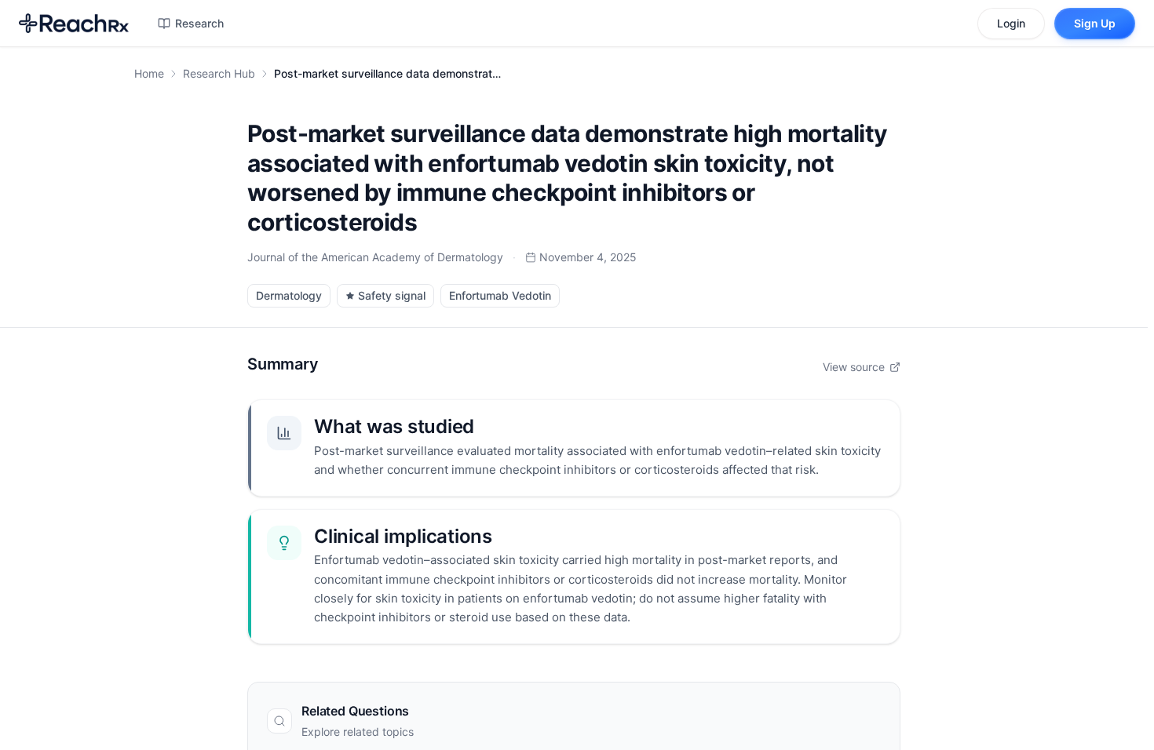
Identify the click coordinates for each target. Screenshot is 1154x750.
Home (149, 73)
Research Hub (219, 73)
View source (854, 366)
